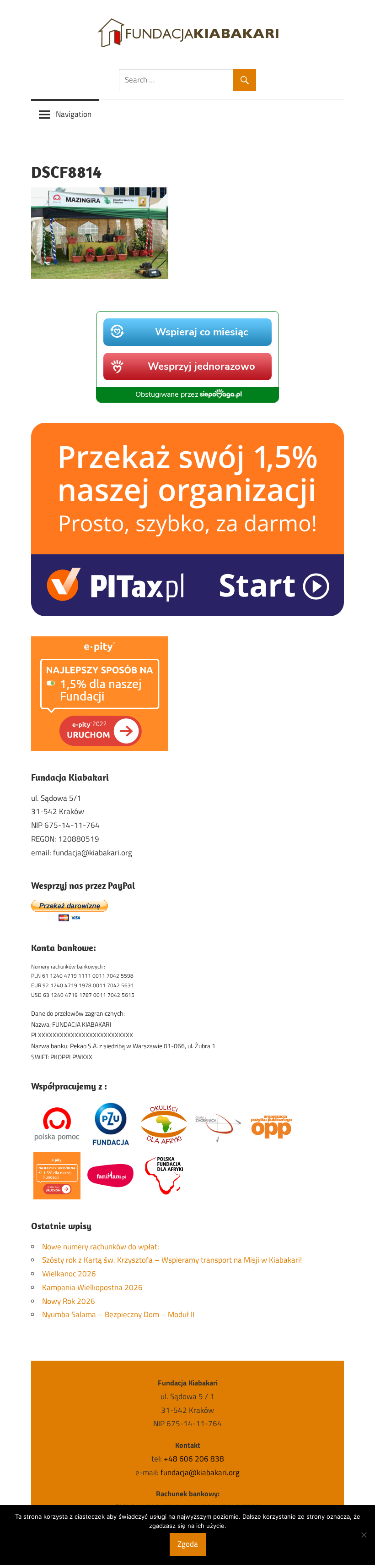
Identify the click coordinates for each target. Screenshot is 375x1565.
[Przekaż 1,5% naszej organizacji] (187, 613)
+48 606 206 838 (194, 1459)
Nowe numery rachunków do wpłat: (100, 1247)
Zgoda (187, 1544)
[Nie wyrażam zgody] (363, 1534)
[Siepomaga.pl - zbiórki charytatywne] (187, 400)
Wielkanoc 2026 (69, 1274)
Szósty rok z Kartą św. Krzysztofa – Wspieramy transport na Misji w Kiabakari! (172, 1260)
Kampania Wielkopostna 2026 (92, 1287)
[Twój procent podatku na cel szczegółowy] (99, 748)
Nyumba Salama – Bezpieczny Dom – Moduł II (118, 1314)
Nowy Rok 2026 (68, 1301)
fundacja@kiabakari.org (200, 1472)
